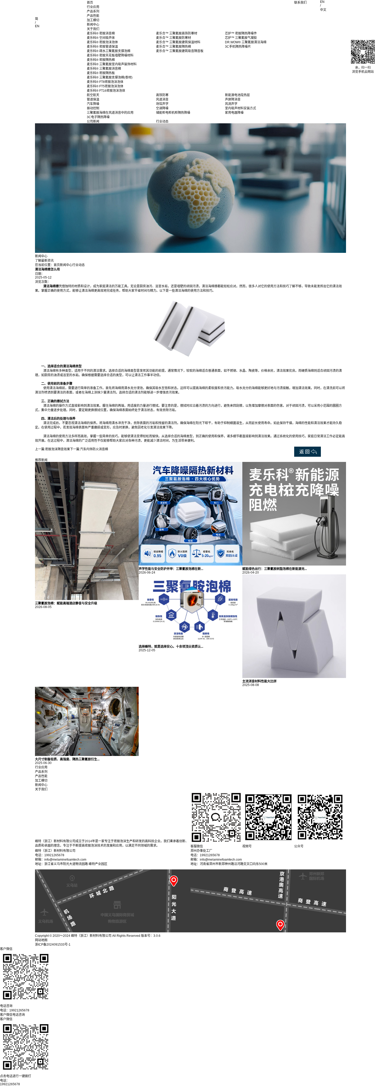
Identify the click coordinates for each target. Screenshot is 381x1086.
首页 (90, 2)
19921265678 (10, 1084)
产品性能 (93, 16)
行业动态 (78, 265)
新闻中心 (93, 24)
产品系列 (93, 11)
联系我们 (300, 2)
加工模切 (93, 20)
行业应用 (93, 7)
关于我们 (93, 29)
